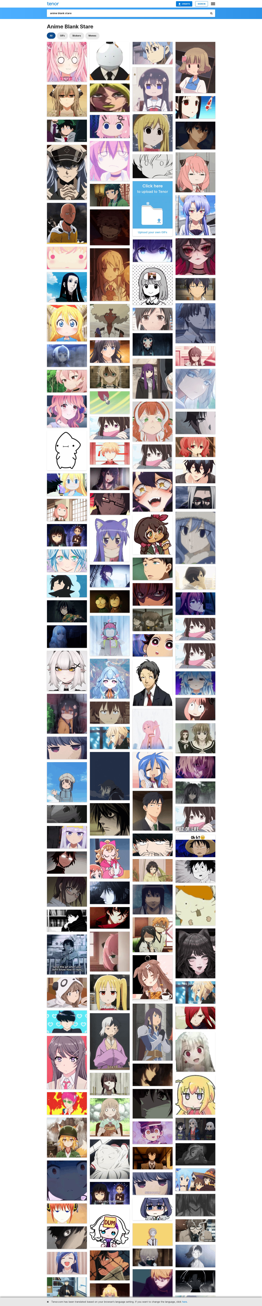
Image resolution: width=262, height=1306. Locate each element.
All (51, 35)
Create (186, 4)
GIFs (62, 35)
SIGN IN (201, 4)
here (184, 1301)
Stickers (76, 35)
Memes (92, 35)
